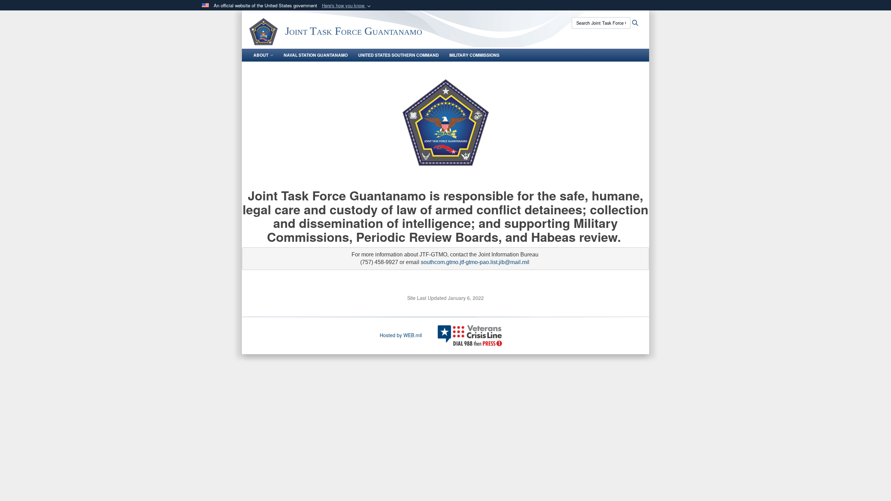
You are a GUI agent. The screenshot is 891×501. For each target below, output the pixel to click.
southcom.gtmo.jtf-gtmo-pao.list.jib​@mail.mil (475, 262)
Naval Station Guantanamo (316, 55)
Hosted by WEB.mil (401, 335)
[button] (347, 5)
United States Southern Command (398, 55)
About (260, 55)
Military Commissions (474, 55)
